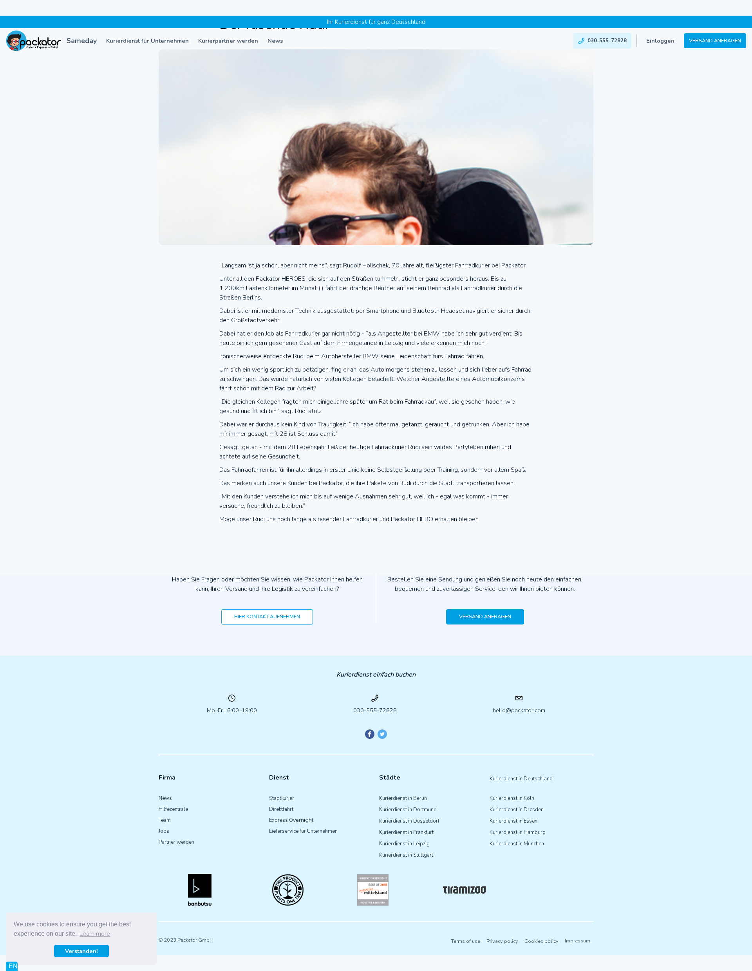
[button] (147, 41)
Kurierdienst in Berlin (403, 798)
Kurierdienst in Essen (513, 821)
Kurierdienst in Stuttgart (406, 855)
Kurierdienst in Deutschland (521, 778)
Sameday (82, 40)
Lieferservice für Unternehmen (303, 831)
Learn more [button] (95, 933)
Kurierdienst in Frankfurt (406, 832)
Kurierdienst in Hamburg (518, 832)
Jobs (164, 831)
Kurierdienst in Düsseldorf (409, 821)
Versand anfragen (715, 40)
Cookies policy (541, 941)
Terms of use (465, 941)
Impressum (577, 941)
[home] (34, 40)
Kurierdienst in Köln (512, 798)
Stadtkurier (281, 798)
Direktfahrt (281, 809)
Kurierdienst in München (517, 843)
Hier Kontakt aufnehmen (267, 616)
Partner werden (176, 842)
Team (165, 820)
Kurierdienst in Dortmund (408, 809)
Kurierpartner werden (228, 41)
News (275, 41)
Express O (281, 820)
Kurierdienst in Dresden (517, 809)
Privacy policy (502, 941)
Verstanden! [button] (81, 951)
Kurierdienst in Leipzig (404, 843)
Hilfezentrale (173, 809)
